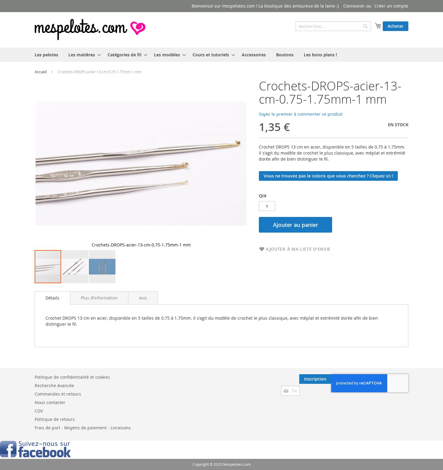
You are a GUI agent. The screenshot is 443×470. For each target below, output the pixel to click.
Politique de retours (55, 419)
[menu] (221, 55)
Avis (143, 298)
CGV (39, 411)
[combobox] (333, 26)
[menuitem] (46, 55)
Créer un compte (391, 6)
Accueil (41, 71)
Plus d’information (99, 298)
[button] (75, 266)
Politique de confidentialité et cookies (72, 377)
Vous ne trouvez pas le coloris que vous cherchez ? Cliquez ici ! (328, 176)
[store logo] (91, 29)
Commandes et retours (58, 394)
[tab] (52, 298)
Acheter (396, 26)
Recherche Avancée (54, 385)
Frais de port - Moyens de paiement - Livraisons (83, 428)
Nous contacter (50, 402)
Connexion (354, 6)
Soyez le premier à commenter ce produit (301, 114)
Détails (52, 298)
